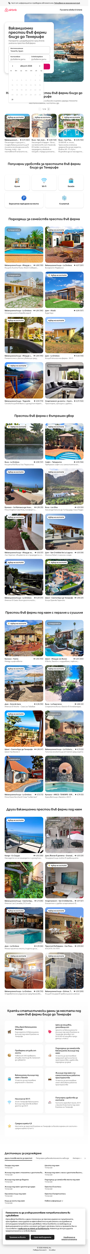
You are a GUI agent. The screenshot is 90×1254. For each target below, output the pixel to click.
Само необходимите (42, 1237)
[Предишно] (40, 109)
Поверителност (40, 1250)
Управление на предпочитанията (69, 1238)
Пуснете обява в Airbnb (71, 10)
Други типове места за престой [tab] (18, 1158)
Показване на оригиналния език (67, 3)
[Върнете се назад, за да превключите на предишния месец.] (12, 66)
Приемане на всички (17, 1237)
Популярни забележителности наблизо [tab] (52, 1158)
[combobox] (29, 51)
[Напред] (48, 109)
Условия (52, 1250)
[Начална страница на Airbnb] (11, 10)
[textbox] (18, 59)
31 (12, 100)
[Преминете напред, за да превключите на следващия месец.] (39, 66)
